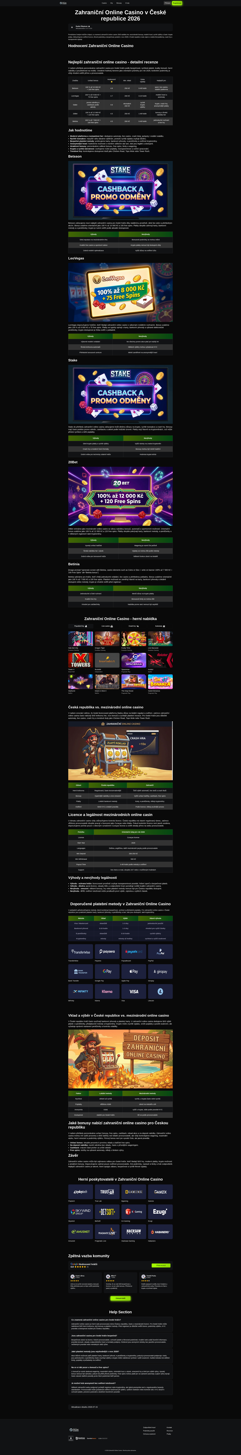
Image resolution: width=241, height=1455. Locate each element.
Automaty (158, 626)
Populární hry (79, 626)
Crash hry (132, 626)
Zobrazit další (120, 1298)
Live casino (106, 626)
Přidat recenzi (161, 1265)
